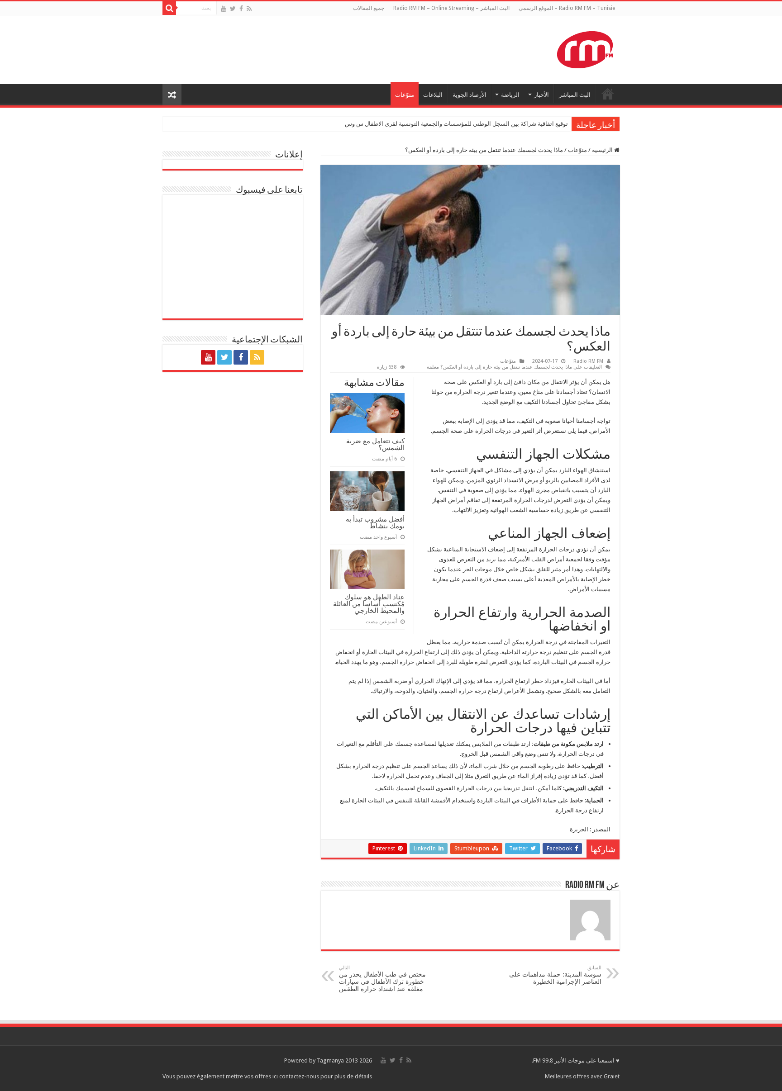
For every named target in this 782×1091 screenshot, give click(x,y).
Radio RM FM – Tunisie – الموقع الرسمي (567, 8)
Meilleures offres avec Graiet (582, 1076)
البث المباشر (575, 94)
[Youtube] (223, 8)
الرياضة (510, 94)
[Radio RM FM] (585, 48)
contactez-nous (299, 1076)
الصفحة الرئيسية (608, 93)
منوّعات (404, 94)
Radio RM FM (588, 361)
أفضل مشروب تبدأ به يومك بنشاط (375, 522)
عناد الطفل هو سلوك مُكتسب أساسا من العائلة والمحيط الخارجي (369, 603)
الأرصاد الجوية (469, 94)
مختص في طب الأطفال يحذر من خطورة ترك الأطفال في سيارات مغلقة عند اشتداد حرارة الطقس (382, 978)
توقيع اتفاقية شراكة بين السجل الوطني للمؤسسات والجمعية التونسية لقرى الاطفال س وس (456, 123)
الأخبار (541, 94)
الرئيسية (603, 150)
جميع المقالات (368, 8)
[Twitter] (233, 8)
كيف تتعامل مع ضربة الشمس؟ (375, 444)
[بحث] (169, 8)
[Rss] (249, 8)
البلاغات (433, 94)
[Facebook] (241, 8)
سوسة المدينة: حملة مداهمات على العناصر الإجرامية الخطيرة (555, 975)
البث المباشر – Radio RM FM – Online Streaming (451, 8)
